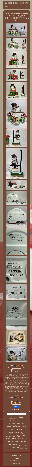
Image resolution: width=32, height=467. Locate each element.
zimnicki (11, 418)
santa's (21, 418)
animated (17, 421)
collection (20, 438)
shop (9, 426)
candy (13, 429)
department (14, 432)
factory (15, 447)
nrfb (22, 448)
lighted (23, 433)
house (17, 441)
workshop (8, 436)
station (8, 448)
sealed (24, 426)
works (25, 438)
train (24, 445)
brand (20, 445)
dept (24, 435)
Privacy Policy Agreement (16, 460)
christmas (12, 444)
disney (16, 449)
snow (15, 418)
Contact (17, 458)
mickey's (24, 423)
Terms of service (17, 463)
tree (26, 448)
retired (8, 438)
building (16, 436)
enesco (10, 420)
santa (19, 423)
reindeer (9, 423)
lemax (24, 421)
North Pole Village (16, 455)
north (10, 441)
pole (23, 441)
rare (13, 423)
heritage (14, 438)
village (16, 425)
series (19, 429)
